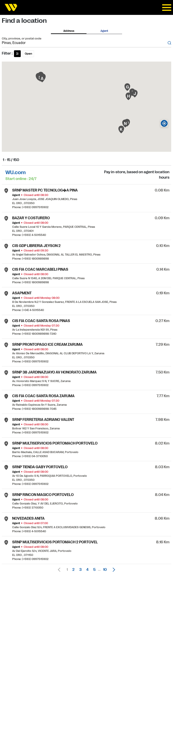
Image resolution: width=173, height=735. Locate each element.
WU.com (15, 172)
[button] (112, 570)
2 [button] (73, 570)
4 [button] (87, 570)
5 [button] (94, 570)
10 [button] (105, 570)
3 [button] (80, 570)
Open (28, 53)
